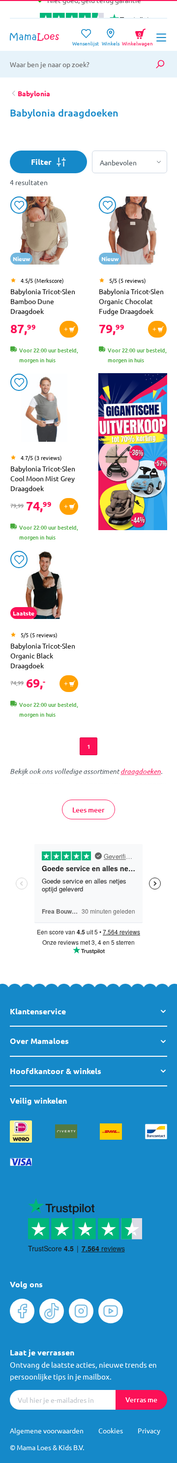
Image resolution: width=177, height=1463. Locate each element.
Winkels (110, 40)
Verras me (141, 1399)
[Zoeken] (160, 64)
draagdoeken (140, 771)
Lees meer (88, 809)
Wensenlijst (85, 40)
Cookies (110, 1430)
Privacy (149, 1430)
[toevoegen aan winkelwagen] (68, 329)
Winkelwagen (137, 35)
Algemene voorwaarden (47, 1430)
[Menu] (161, 37)
